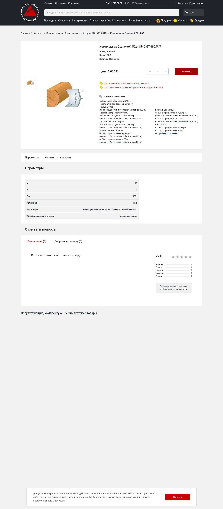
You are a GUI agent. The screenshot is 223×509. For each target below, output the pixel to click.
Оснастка (64, 20)
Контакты (73, 3)
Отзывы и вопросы (40, 229)
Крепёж (105, 20)
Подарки (166, 20)
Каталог (38, 33)
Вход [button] (180, 3)
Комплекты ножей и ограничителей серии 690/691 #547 (76, 33)
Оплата (48, 3)
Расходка (50, 20)
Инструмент (79, 20)
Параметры (32, 157)
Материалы (119, 20)
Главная (25, 33)
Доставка (60, 3)
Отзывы (50, 157)
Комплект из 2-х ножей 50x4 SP (127, 33)
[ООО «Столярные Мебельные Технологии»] (30, 21)
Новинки (183, 20)
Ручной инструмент (141, 20)
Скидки (199, 20)
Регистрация (196, 3)
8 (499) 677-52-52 (114, 3)
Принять (177, 497)
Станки (93, 20)
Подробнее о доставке (166, 133)
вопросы (65, 157)
